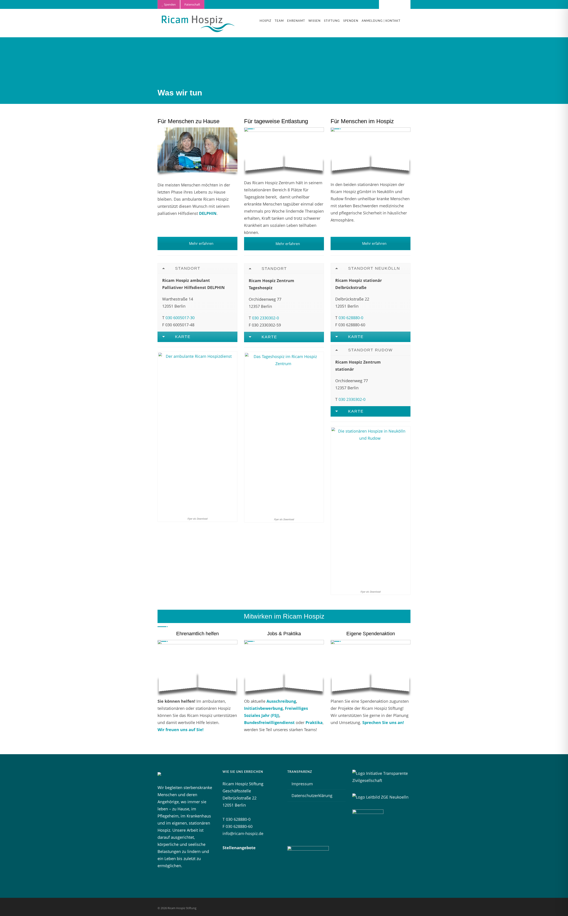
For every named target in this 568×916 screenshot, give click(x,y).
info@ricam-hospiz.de (243, 833)
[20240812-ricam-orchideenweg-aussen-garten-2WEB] (284, 149)
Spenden (169, 4)
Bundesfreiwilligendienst (269, 722)
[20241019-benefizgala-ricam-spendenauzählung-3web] (370, 666)
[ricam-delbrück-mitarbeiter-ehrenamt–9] (197, 666)
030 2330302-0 (265, 318)
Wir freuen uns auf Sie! (180, 729)
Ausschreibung (281, 701)
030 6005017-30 (180, 317)
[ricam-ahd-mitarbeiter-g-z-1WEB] (197, 149)
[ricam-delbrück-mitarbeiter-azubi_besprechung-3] (284, 666)
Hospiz (265, 21)
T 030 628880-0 (236, 819)
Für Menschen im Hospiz (362, 121)
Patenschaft (192, 4)
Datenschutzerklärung (312, 795)
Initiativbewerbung (263, 708)
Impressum (302, 783)
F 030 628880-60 (237, 826)
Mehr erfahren (200, 243)
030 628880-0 (351, 317)
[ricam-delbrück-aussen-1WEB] (370, 149)
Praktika (314, 722)
